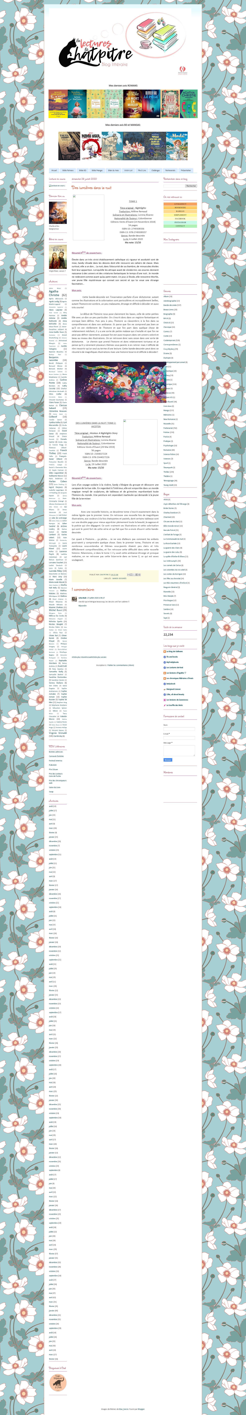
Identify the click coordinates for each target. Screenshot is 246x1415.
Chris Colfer (55, 394)
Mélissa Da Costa (56, 616)
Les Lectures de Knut (175, 668)
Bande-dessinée (120, 578)
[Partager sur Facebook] (136, 574)
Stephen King (62, 702)
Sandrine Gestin (58, 680)
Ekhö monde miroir (171, 526)
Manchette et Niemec (58, 574)
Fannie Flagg (58, 445)
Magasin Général (170, 587)
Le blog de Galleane (175, 651)
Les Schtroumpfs (170, 561)
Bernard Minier (55, 366)
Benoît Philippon (56, 363)
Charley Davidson (171, 513)
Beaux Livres (169, 310)
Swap (51, 792)
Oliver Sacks (62, 630)
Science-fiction (169, 454)
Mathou (64, 596)
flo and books (172, 657)
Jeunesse (167, 393)
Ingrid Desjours (56, 487)
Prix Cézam (53, 770)
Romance (167, 450)
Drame (166, 354)
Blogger (141, 1409)
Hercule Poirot (169, 530)
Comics (167, 332)
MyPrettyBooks (173, 662)
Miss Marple (168, 596)
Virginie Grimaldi (58, 733)
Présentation (186, 170)
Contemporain (169, 340)
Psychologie (168, 446)
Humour (167, 389)
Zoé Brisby (58, 736)
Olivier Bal (53, 636)
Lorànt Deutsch (55, 565)
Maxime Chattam (56, 607)
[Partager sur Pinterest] (139, 574)
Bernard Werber (56, 369)
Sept (165, 618)
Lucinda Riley (55, 571)
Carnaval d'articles (56, 756)
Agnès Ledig (54, 302)
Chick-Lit (167, 323)
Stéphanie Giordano (59, 705)
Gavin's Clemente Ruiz (58, 467)
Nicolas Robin (54, 627)
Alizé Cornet (53, 313)
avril (50, 824)
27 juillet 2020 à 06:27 (96, 598)
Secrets (167, 614)
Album (166, 297)
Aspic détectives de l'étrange (175, 504)
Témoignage (169, 481)
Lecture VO (168, 397)
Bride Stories (169, 508)
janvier (51, 837)
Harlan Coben (58, 481)
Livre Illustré (168, 402)
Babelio (180, 211)
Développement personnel (174, 362)
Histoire (167, 380)
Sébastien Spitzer (60, 708)
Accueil (54, 170)
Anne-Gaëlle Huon (56, 332)
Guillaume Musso (56, 476)
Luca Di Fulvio (56, 568)
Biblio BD (82, 170)
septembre (53, 855)
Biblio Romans (67, 170)
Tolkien (55, 711)
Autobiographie (170, 301)
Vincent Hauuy (58, 730)
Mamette (167, 592)
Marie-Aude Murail (56, 582)
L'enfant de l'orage (171, 535)
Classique (167, 327)
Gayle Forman (57, 470)
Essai (166, 367)
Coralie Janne (55, 420)
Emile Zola (62, 442)
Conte (166, 336)
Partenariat (168, 428)
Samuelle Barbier (56, 675)
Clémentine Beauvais (58, 411)
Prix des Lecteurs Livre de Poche (56, 775)
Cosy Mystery (169, 349)
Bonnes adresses (56, 752)
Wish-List (128, 170)
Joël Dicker (63, 515)
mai (50, 820)
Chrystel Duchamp (56, 400)
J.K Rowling (53, 493)
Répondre (83, 606)
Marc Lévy (57, 577)
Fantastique (168, 371)
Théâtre (167, 476)
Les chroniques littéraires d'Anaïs (180, 678)
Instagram (180, 222)
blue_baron (123, 1409)
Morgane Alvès (55, 613)
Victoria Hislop (61, 728)
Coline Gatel (58, 414)
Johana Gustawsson (56, 504)
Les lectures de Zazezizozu (177, 700)
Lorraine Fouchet (56, 563)
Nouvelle (167, 424)
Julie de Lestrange (59, 518)
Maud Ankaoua (58, 599)
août (51, 806)
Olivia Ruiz (58, 633)
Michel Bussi (55, 610)
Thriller (166, 472)
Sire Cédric (53, 686)
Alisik (166, 500)
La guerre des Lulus (171, 552)
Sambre (167, 609)
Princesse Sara (169, 605)
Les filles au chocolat (172, 579)
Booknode (180, 208)
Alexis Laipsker (55, 310)
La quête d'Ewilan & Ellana (174, 557)
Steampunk (168, 468)
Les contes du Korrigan (173, 574)
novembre (53, 846)
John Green (53, 507)
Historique (168, 384)
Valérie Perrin (62, 722)
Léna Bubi (82, 598)
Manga (166, 410)
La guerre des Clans (172, 548)
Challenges (156, 170)
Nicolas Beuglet (56, 624)
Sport (166, 463)
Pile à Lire (142, 170)
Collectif (53, 417)
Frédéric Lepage (55, 465)
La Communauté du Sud (173, 539)
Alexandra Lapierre (56, 307)
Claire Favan (54, 402)
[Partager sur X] (134, 574)
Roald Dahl (62, 666)
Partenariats (170, 170)
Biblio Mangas (97, 170)
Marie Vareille (55, 580)
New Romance (169, 419)
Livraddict (180, 204)
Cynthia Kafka (54, 422)
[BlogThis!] (131, 574)
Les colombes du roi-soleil (174, 570)
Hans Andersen (56, 479)
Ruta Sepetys (57, 669)
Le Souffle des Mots (175, 705)
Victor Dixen (56, 725)
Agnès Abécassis (56, 299)
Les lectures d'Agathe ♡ (176, 673)
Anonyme (52, 335)
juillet (51, 811)
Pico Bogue (168, 600)
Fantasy (167, 375)
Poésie (166, 437)
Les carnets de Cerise (172, 565)
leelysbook (171, 684)
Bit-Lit (166, 318)
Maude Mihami (56, 605)
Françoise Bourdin (56, 462)
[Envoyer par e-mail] (128, 574)
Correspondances (171, 345)
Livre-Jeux (167, 406)
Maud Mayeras (56, 602)
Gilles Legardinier (56, 473)
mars (51, 828)
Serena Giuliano (56, 683)
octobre (52, 850)
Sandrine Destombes (58, 677)
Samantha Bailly (56, 672)
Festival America (55, 761)
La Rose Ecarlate (170, 543)
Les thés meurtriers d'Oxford (175, 583)
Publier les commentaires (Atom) (121, 665)
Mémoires (168, 415)
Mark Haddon (53, 585)
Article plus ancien (99, 657)
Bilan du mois (113, 170)
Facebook (180, 219)
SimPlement (180, 215)
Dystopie (167, 358)
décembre (53, 841)
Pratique (167, 441)
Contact (180, 226)
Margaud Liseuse (174, 689)
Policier (167, 432)
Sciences (167, 459)
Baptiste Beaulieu (56, 352)
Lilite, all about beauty (175, 694)
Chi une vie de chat (171, 522)
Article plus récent (79, 657)
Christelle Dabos (55, 397)
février (51, 833)
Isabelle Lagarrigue (56, 490)
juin (50, 815)
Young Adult (168, 485)
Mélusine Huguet (56, 619)
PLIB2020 (52, 765)
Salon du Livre (54, 787)
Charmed (167, 517)
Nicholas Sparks (55, 622)
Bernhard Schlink (55, 372)
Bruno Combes (54, 374)
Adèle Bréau (55, 288)
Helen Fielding (59, 484)
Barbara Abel (55, 354)
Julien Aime (55, 521)
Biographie (168, 314)
